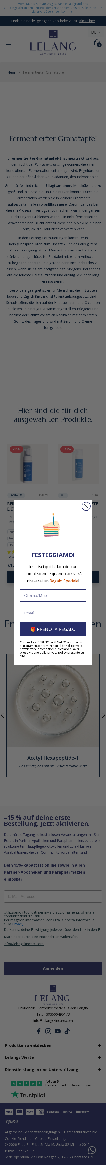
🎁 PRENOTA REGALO (53, 629)
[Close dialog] (86, 506)
